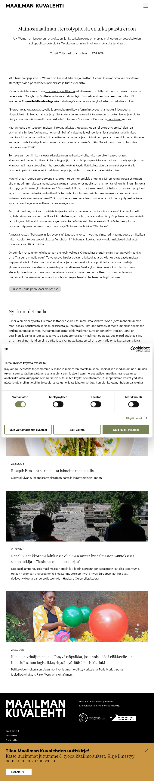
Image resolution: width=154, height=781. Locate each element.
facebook (12, 731)
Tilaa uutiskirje (16, 772)
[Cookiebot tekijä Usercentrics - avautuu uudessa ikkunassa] (133, 349)
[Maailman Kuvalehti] (35, 716)
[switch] (58, 404)
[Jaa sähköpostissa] (95, 69)
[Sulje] (146, 751)
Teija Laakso (67, 53)
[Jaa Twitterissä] (59, 69)
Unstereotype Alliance (60, 91)
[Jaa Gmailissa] (71, 69)
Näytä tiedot (134, 418)
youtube (11, 740)
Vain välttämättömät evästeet (28, 429)
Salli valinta (77, 429)
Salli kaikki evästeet (126, 429)
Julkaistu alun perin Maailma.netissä (35, 289)
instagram (13, 735)
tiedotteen (114, 119)
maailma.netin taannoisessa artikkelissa (119, 235)
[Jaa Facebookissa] (83, 69)
